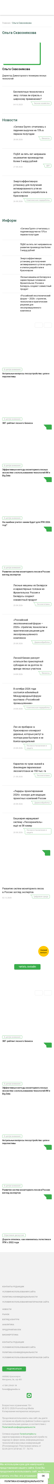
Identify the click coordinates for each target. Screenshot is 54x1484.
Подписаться (14, 1369)
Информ (9, 220)
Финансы (46, 138)
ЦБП (48, 166)
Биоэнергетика (10, 1335)
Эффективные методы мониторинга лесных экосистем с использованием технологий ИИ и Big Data (26, 472)
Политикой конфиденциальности (18, 1427)
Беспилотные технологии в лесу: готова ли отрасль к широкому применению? (28, 95)
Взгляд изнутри (10, 1319)
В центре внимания (12, 369)
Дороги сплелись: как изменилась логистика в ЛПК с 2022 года (26, 1241)
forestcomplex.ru (28, 1434)
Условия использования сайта (19, 1292)
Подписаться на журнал (27, 973)
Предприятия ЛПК (11, 1330)
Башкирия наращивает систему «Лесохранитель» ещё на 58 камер (27, 822)
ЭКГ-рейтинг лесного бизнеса (17, 423)
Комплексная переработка (38, 200)
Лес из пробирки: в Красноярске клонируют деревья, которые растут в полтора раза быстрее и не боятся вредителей (28, 734)
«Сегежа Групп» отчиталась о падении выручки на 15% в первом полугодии (29, 130)
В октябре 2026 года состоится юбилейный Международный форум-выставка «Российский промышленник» (27, 696)
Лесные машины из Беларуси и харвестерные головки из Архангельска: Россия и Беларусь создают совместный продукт (30, 592)
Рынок (5, 1314)
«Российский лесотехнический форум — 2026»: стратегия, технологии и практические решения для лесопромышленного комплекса (30, 628)
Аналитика (8, 1324)
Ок (43, 1476)
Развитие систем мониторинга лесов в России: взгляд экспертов (23, 890)
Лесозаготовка (43, 604)
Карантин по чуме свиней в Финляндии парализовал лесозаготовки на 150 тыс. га (29, 767)
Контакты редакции (13, 1286)
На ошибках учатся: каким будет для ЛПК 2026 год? (26, 523)
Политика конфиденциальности (20, 1297)
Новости (9, 120)
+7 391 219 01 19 (9, 1385)
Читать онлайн (27, 967)
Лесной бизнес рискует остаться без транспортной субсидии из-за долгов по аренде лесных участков (28, 663)
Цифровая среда (41, 897)
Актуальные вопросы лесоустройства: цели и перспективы (25, 375)
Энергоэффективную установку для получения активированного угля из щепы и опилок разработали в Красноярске (30, 188)
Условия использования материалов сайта (25, 1302)
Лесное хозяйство (42, 103)
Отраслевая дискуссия (14, 1235)
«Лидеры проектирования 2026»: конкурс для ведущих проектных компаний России (29, 795)
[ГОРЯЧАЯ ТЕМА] (26, 868)
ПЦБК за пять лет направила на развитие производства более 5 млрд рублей (29, 158)
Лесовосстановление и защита (37, 747)
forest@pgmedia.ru (11, 1389)
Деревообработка (42, 642)
